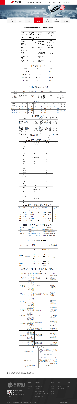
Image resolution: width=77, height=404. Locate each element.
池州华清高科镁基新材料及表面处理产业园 (41, 393)
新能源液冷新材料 (37, 385)
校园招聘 (68, 386)
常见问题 (59, 386)
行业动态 (52, 386)
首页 (28, 2)
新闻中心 (44, 2)
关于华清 (32, 2)
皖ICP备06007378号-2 (32, 402)
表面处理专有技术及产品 (39, 386)
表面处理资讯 (53, 394)
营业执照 (27, 402)
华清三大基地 (30, 386)
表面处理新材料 (37, 394)
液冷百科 (52, 391)
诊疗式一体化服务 (61, 388)
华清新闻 (52, 385)
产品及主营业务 (38, 2)
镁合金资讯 (53, 393)
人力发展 (54, 2)
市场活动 (52, 388)
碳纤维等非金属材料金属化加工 (40, 391)
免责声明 (24, 402)
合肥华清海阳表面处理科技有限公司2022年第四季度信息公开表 (22, 373)
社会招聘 (68, 385)
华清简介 (29, 385)
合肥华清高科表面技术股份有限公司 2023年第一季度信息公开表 (22, 372)
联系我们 (59, 2)
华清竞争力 (29, 388)
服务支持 (49, 2)
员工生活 (68, 388)
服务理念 (59, 385)
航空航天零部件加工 (38, 388)
